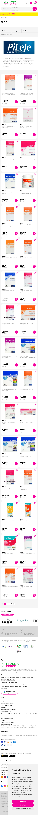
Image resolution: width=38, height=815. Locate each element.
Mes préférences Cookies (7, 722)
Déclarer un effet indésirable (8, 714)
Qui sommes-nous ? (6, 675)
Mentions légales (5, 716)
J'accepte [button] (23, 801)
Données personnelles (7, 718)
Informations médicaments (8, 709)
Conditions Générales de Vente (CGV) (26, 714)
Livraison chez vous (6, 772)
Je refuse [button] (23, 805)
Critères (5, 31)
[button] (2, 3)
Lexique (3, 701)
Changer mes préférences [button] (23, 808)
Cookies (3, 720)
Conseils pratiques (6, 711)
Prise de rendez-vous (6, 705)
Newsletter (3, 707)
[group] (7, 621)
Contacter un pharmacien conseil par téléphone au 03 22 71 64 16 (18, 677)
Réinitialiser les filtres (6, 34)
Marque (15, 31)
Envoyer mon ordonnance (8, 703)
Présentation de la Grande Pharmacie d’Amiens (14, 686)
